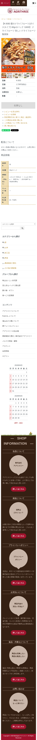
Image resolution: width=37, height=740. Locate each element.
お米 (6, 247)
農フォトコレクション (10, 326)
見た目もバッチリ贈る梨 (11, 285)
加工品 (9, 19)
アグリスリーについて (10, 311)
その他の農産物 (10, 268)
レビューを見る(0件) (11, 111)
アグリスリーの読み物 (10, 331)
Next (32, 55)
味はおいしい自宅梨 (9, 280)
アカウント (6, 346)
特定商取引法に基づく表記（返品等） (18, 117)
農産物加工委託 (10, 263)
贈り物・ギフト (8, 290)
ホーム (3, 19)
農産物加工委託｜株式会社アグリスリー (17, 336)
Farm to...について (9, 316)
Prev (4, 55)
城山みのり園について (10, 321)
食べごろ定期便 (8, 295)
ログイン (5, 356)
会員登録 (5, 351)
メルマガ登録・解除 (9, 341)
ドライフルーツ (17, 19)
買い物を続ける (10, 126)
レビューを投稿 (10, 114)
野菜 (6, 258)
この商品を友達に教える (13, 120)
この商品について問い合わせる (15, 123)
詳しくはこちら (18, 489)
